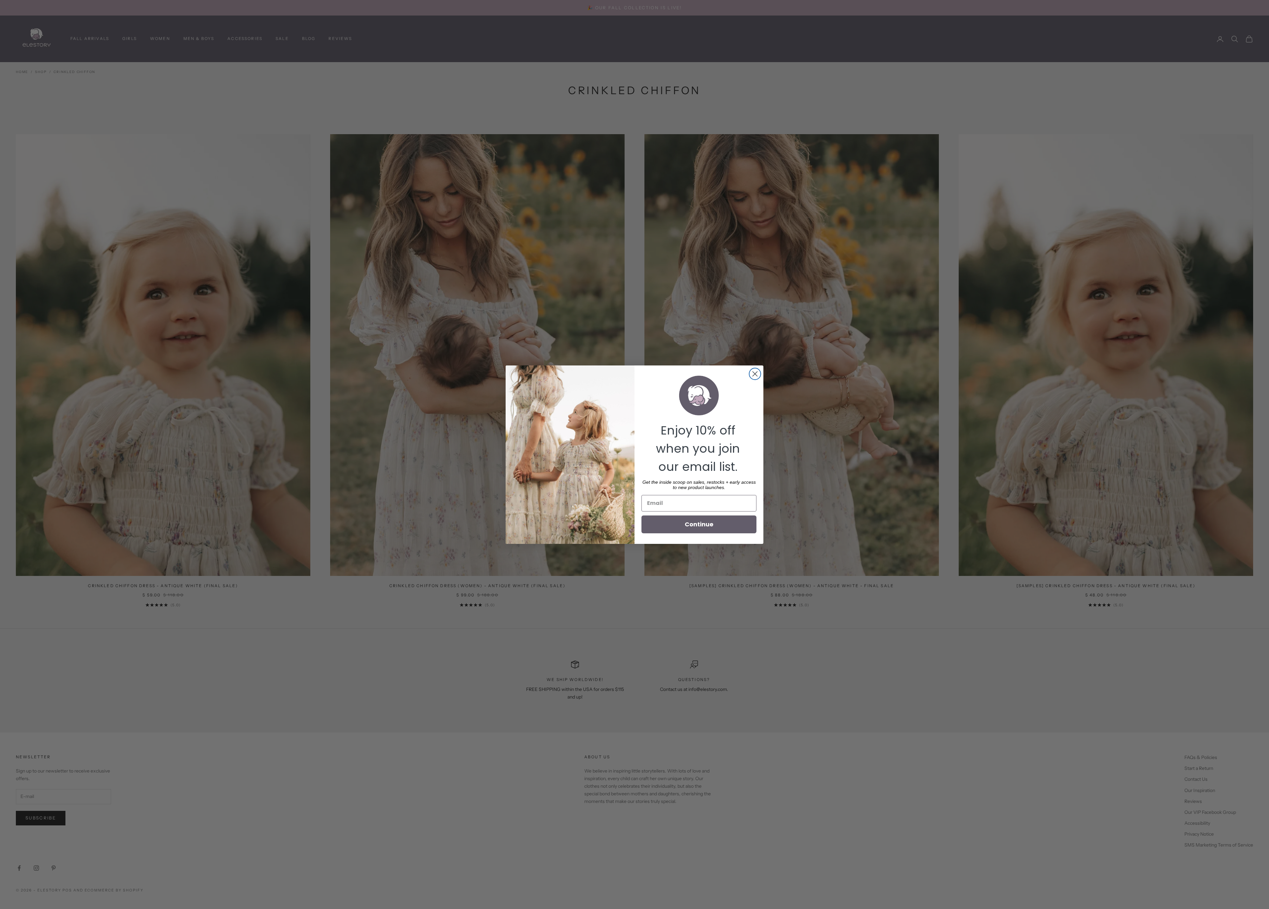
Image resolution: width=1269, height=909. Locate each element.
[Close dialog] (755, 374)
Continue (699, 524)
